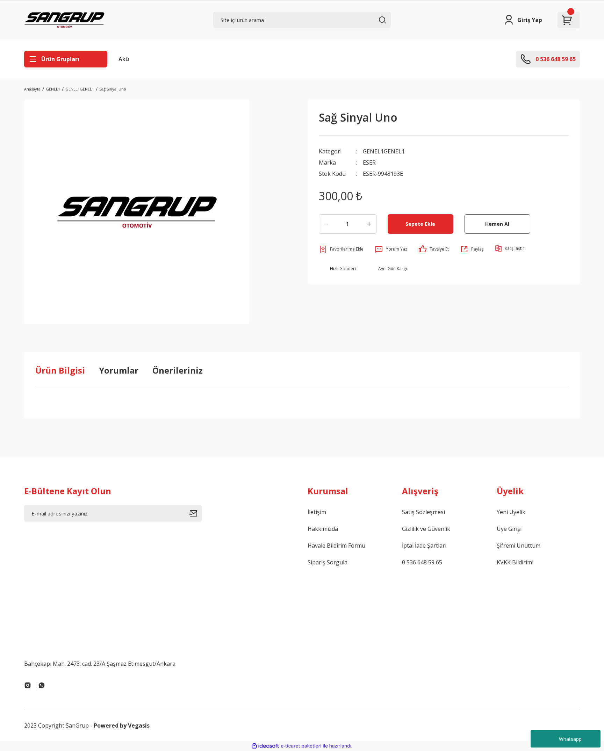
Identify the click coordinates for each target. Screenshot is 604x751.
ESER (369, 162)
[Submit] (195, 513)
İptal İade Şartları (424, 545)
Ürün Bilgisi (60, 370)
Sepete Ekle (420, 224)
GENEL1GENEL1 (384, 151)
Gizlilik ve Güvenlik (426, 529)
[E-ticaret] (301, 746)
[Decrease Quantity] (326, 224)
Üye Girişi (509, 529)
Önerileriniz (177, 370)
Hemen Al (497, 224)
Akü (123, 59)
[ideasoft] (265, 746)
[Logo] (64, 20)
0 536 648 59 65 (422, 562)
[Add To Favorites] (341, 249)
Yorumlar (118, 370)
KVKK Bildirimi (515, 562)
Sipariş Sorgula (327, 562)
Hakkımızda (323, 529)
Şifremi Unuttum (518, 545)
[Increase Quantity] (369, 224)
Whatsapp (570, 739)
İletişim (317, 512)
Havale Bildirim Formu (336, 545)
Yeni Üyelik (511, 512)
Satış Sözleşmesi (423, 512)
